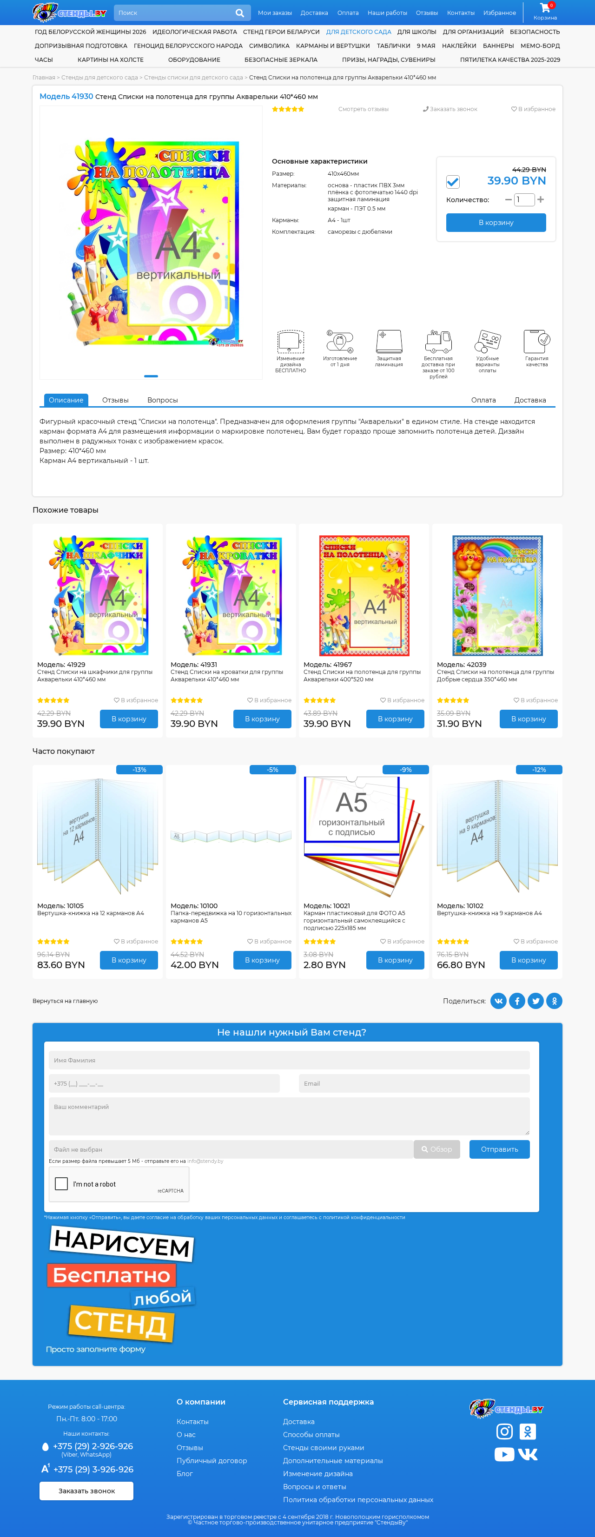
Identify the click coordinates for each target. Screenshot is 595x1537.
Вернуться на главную (65, 1000)
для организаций (473, 31)
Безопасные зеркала (281, 59)
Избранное (499, 12)
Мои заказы (275, 12)
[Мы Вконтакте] (527, 1454)
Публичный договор (212, 1461)
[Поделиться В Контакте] (498, 1001)
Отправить (499, 1149)
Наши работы (387, 12)
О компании (201, 1402)
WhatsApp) (96, 1454)
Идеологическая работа (194, 31)
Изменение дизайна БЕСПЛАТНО (290, 365)
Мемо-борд (540, 45)
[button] (151, 376)
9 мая (426, 45)
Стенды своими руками (323, 1448)
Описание (66, 400)
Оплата (348, 12)
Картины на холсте (111, 59)
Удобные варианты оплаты (488, 365)
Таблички (393, 45)
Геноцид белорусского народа (188, 45)
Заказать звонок (453, 109)
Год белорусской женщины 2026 (90, 31)
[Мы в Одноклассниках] (527, 1431)
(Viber (69, 1454)
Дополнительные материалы (333, 1461)
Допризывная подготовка (81, 45)
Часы (44, 59)
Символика (269, 45)
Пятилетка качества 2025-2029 (510, 59)
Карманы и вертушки (333, 45)
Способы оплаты (311, 1435)
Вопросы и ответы (314, 1487)
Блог (185, 1474)
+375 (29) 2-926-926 (92, 1446)
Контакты (461, 12)
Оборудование (194, 59)
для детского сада (358, 31)
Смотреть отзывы (363, 109)
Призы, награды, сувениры (389, 59)
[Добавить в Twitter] (536, 1001)
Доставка (314, 12)
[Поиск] (240, 13)
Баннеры (498, 45)
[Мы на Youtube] (504, 1454)
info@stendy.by (205, 1161)
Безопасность (535, 31)
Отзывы (427, 12)
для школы (416, 31)
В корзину (129, 719)
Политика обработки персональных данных (358, 1500)
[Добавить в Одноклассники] (554, 1001)
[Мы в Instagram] (504, 1431)
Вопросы (162, 400)
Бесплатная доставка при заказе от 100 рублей (438, 368)
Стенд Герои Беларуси (281, 31)
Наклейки (459, 45)
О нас (186, 1435)
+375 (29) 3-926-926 (92, 1469)
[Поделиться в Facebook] (517, 1001)
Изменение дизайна (318, 1474)
